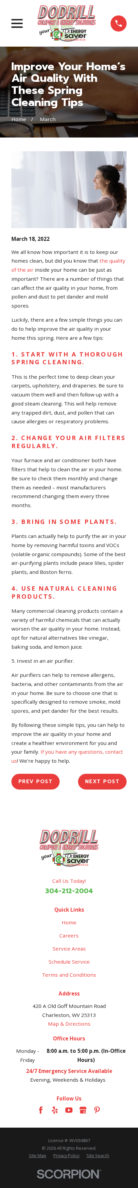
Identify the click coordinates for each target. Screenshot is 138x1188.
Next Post (102, 781)
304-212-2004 (69, 891)
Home (69, 922)
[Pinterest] (96, 1110)
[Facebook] (40, 1110)
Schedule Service (69, 961)
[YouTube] (68, 1110)
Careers (69, 935)
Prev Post (35, 781)
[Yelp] (54, 1110)
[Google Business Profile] (82, 1110)
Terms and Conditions (69, 974)
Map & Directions (69, 1023)
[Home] (67, 23)
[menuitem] (37, 1155)
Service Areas (69, 948)
